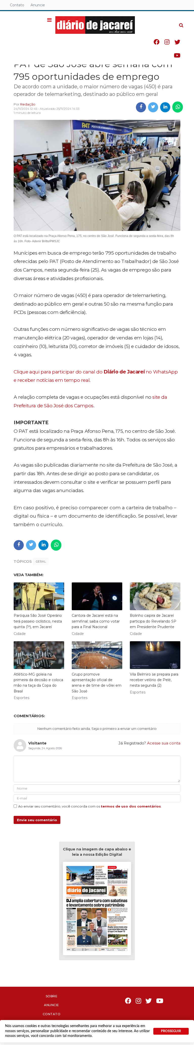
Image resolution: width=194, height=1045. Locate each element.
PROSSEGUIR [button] (171, 1031)
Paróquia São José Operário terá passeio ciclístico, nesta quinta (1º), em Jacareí (38, 621)
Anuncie (38, 5)
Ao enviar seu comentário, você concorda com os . (90, 806)
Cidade (20, 633)
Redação (27, 104)
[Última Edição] (97, 909)
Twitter (177, 42)
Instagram (167, 42)
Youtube (177, 55)
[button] (49, 20)
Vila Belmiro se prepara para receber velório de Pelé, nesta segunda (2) (154, 680)
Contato (17, 5)
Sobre (52, 996)
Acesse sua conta (163, 743)
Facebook (156, 42)
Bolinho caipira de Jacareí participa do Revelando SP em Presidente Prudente (153, 621)
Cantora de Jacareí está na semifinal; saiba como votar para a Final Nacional (96, 621)
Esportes (21, 697)
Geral (41, 561)
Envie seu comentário (37, 820)
